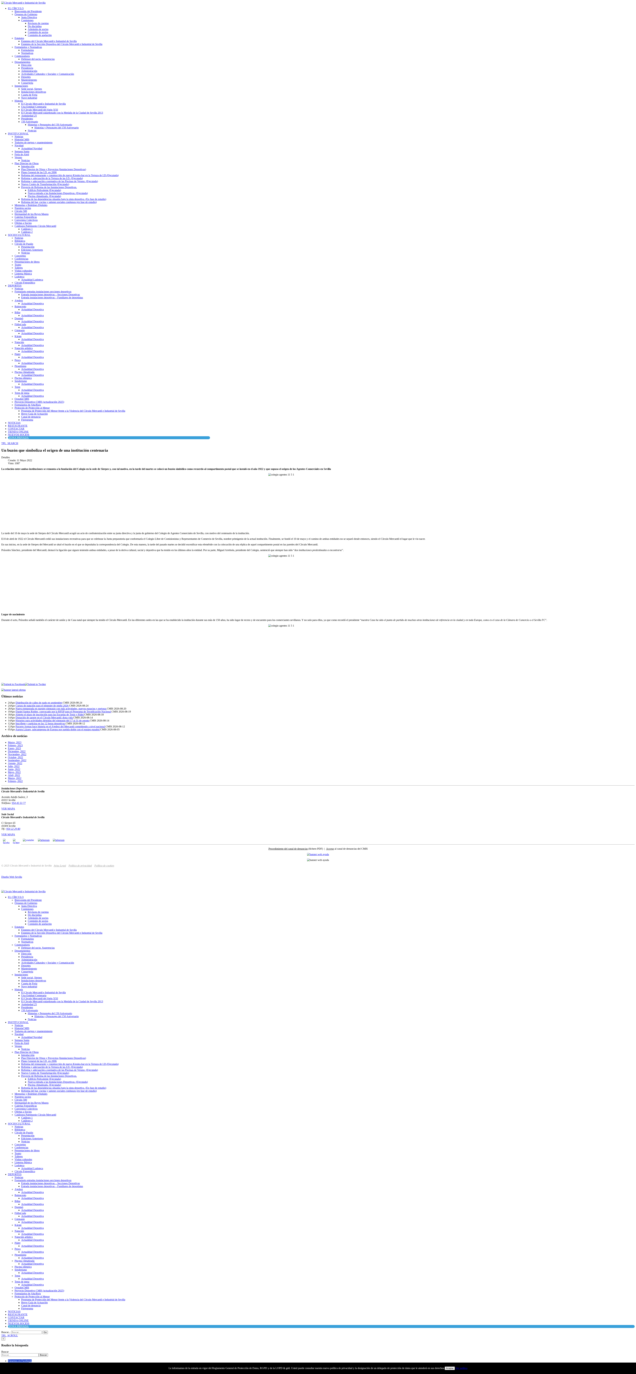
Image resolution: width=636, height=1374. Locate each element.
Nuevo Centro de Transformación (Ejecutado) (45, 184)
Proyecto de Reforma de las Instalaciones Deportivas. (49, 187)
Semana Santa (22, 151)
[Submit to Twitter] (35, 684)
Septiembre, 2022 (17, 760)
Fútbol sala (20, 324)
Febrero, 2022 (15, 781)
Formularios (27, 50)
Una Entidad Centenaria (33, 106)
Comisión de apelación (40, 35)
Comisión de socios (38, 32)
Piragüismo (20, 366)
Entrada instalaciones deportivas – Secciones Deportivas (50, 294)
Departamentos (22, 62)
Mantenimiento (29, 80)
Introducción (27, 166)
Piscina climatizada (24, 372)
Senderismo (21, 381)
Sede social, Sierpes (31, 88)
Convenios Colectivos (26, 220)
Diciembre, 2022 (17, 751)
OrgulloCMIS (22, 398)
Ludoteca (19, 276)
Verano (18, 157)
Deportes (26, 77)
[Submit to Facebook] (13, 684)
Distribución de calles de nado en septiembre (39, 702)
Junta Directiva (29, 17)
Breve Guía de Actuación (34, 413)
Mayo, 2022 (14, 772)
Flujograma (27, 419)
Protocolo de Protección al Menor (32, 407)
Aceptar (449, 1368)
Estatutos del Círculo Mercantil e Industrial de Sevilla (49, 41)
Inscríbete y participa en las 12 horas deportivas (41, 723)
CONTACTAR (16, 428)
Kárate (18, 336)
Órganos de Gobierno (26, 14)
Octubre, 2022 (15, 757)
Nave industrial (29, 97)
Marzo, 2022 (14, 778)
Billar (17, 312)
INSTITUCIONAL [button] (18, 133)
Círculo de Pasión (24, 243)
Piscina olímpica (23, 378)
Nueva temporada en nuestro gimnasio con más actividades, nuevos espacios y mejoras (61, 708)
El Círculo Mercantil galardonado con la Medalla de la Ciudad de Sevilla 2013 (62, 112)
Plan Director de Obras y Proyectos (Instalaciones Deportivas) (53, 169)
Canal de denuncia (31, 416)
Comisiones (27, 20)
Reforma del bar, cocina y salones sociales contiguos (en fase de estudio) (59, 202)
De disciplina (35, 26)
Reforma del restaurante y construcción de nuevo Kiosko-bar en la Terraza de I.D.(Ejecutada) (70, 175)
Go (45, 1332)
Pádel (17, 354)
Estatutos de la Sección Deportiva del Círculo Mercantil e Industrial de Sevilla (61, 44)
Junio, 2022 (14, 769)
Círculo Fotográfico (25, 282)
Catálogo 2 (27, 232)
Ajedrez (19, 300)
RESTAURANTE (17, 425)
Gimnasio (20, 330)
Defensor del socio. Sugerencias (38, 59)
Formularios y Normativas (28, 47)
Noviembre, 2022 (17, 754)
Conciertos (20, 255)
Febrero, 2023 (15, 745)
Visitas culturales (23, 270)
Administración (29, 71)
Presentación (27, 246)
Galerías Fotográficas (26, 217)
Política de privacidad (80, 865)
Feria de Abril (22, 154)
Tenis (17, 387)
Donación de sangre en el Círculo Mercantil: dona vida (44, 717)
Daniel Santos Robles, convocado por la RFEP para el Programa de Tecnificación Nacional (63, 711)
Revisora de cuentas (38, 23)
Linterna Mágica (23, 273)
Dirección (26, 65)
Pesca (18, 360)
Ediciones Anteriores (32, 249)
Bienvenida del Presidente (28, 11)
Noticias (32, 130)
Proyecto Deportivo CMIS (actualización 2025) (39, 401)
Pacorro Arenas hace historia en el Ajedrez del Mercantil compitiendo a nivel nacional (61, 726)
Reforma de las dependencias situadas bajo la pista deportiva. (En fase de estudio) (63, 199)
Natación (19, 342)
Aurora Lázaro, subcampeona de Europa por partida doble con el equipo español (57, 729)
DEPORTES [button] (15, 285)
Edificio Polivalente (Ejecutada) (44, 190)
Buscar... (5, 1332)
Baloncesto (20, 306)
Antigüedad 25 (29, 115)
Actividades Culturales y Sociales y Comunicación (47, 74)
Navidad (19, 145)
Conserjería (27, 82)
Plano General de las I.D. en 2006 (39, 172)
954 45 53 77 (19, 803)
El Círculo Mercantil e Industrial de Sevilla (43, 103)
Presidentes (27, 118)
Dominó (19, 318)
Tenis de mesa (22, 393)
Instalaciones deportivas (33, 91)
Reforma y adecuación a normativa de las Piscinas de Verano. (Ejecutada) (59, 181)
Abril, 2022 (14, 775)
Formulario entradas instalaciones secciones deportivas (43, 291)
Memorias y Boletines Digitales (31, 205)
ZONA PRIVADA (19, 437)
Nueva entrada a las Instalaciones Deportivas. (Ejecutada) (58, 193)
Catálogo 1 (27, 229)
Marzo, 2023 (14, 742)
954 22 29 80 (13, 828)
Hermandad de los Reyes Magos (32, 214)
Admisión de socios (38, 29)
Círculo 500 (21, 211)
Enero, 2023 (14, 748)
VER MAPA (8, 808)
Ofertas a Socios (23, 223)
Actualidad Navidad (31, 148)
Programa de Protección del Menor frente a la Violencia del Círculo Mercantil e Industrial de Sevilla (73, 410)
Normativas (27, 53)
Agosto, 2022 (15, 763)
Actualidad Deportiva (32, 303)
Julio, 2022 (14, 766)
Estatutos (19, 38)
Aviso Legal (60, 865)
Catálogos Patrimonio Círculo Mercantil (35, 226)
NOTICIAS (14, 422)
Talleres (19, 267)
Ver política (461, 1368)
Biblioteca (20, 240)
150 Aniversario (29, 121)
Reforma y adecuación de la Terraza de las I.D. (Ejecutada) (52, 178)
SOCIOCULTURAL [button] (19, 235)
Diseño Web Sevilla (11, 876)
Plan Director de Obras (27, 163)
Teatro (18, 264)
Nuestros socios (23, 208)
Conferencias (21, 258)
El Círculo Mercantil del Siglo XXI (39, 109)
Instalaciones (21, 85)
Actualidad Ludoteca (32, 279)
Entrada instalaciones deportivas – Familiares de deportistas (52, 297)
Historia (19, 100)
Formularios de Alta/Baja (28, 404)
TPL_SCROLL (9, 1335)
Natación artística (24, 348)
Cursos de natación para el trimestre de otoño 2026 (42, 705)
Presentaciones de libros (27, 261)
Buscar (5, 1351)
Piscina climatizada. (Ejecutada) (44, 196)
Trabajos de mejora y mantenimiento (34, 142)
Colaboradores (22, 56)
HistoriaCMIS (22, 139)
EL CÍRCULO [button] (16, 8)
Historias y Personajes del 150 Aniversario (50, 124)
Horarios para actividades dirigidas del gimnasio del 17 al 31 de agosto (53, 720)
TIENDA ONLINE (18, 431)
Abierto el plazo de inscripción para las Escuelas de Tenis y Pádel (49, 714)
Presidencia (27, 68)
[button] (9, 443)
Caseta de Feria (29, 94)
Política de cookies (104, 865)
